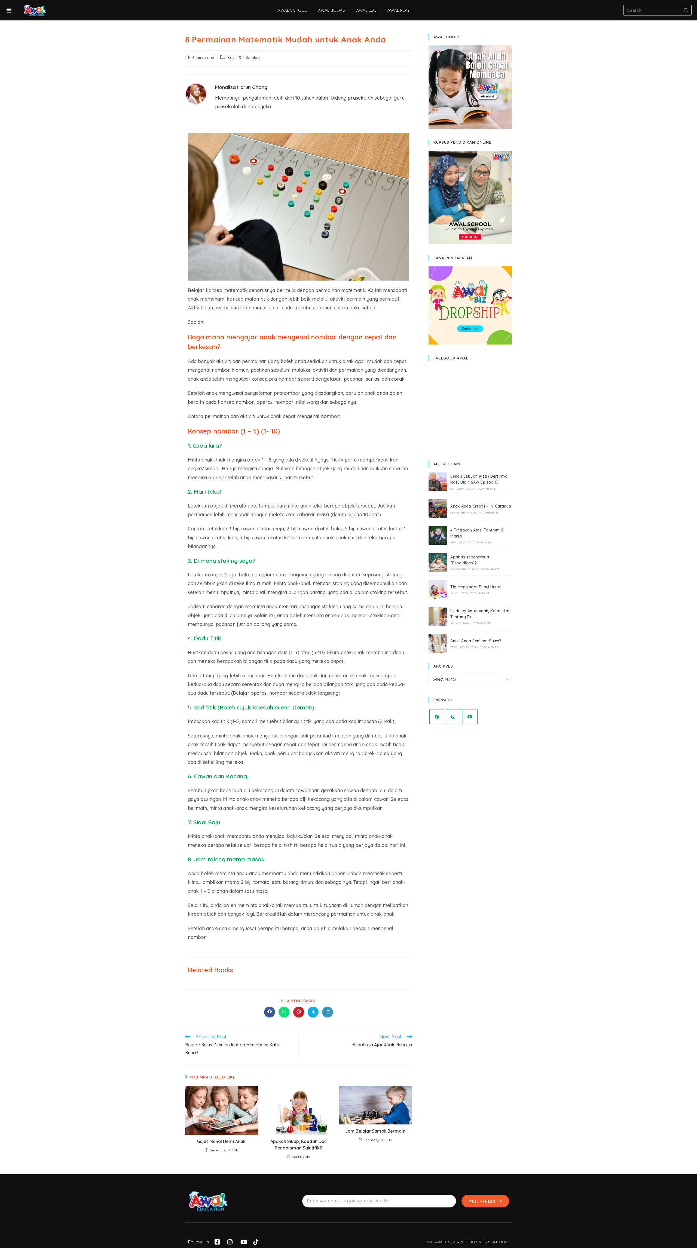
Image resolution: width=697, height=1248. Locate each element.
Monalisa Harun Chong (241, 87)
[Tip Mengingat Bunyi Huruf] (438, 589)
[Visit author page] (196, 93)
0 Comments (486, 488)
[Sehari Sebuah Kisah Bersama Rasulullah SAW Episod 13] (438, 481)
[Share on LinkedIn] (327, 1012)
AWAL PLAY (398, 10)
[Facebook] (436, 716)
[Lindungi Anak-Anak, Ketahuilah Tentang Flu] (438, 616)
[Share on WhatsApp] (284, 1012)
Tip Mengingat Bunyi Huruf (475, 587)
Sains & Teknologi (244, 57)
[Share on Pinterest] (298, 1012)
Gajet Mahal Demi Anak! (222, 1141)
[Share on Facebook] (269, 1012)
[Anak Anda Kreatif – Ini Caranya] (438, 508)
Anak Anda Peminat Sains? (475, 640)
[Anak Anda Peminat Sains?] (438, 643)
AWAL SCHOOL (292, 10)
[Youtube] (470, 716)
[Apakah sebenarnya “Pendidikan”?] (438, 562)
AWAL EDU (366, 10)
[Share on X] (313, 1012)
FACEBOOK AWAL (450, 358)
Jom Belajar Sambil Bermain (375, 1131)
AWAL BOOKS (331, 10)
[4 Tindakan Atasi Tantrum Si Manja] (438, 535)
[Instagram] (453, 716)
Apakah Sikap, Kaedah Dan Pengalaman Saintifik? (298, 1145)
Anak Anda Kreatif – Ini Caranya (480, 506)
